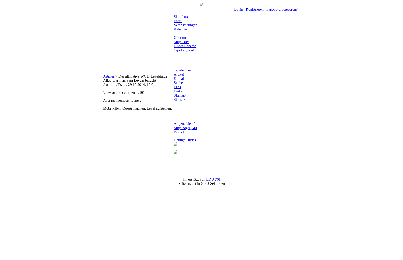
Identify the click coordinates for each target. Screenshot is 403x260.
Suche (178, 83)
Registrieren (255, 9)
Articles (109, 76)
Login (238, 9)
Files (177, 87)
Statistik (179, 99)
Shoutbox (181, 17)
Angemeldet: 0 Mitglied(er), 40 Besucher (185, 128)
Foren (178, 21)
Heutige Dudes (185, 140)
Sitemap (180, 95)
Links (178, 91)
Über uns (180, 38)
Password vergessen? (282, 9)
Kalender (180, 29)
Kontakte (180, 79)
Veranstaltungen (185, 25)
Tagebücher (182, 70)
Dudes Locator (185, 46)
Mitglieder (181, 42)
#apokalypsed (184, 50)
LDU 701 (213, 179)
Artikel (179, 74)
